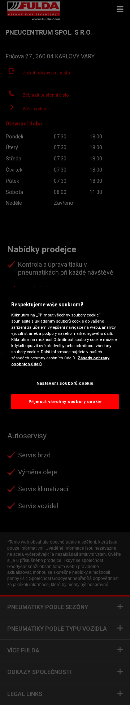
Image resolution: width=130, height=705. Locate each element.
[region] (65, 352)
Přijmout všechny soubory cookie (65, 401)
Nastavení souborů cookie (65, 383)
